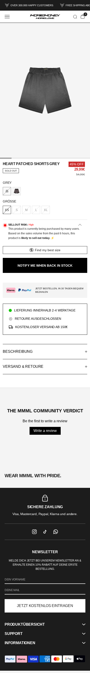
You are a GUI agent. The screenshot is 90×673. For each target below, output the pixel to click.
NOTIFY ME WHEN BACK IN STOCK (45, 265)
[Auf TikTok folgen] (45, 531)
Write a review (45, 431)
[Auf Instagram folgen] (34, 531)
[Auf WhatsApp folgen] (55, 531)
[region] (45, 505)
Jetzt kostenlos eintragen (45, 606)
